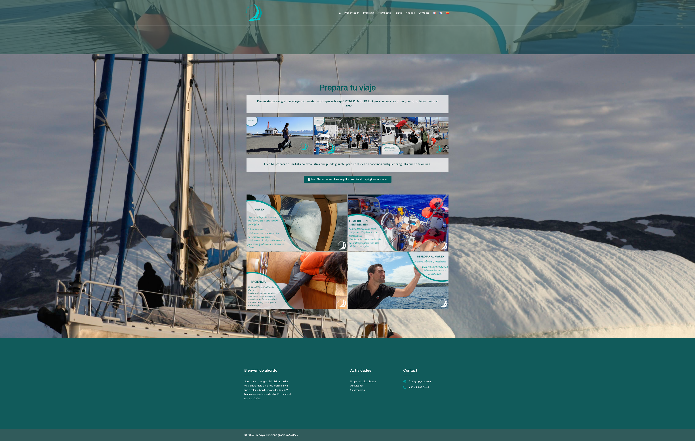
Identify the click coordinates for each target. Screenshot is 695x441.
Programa (368, 12)
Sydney (293, 434)
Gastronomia (357, 389)
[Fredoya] (253, 12)
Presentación (351, 12)
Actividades (384, 12)
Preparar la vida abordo (363, 381)
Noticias (410, 12)
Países (398, 12)
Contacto (423, 12)
